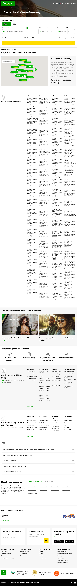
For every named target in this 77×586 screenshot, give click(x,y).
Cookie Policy (29, 582)
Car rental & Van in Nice (55, 490)
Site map (13, 582)
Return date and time (63, 28)
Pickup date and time (44, 28)
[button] (35, 70)
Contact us (36, 582)
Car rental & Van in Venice (32, 490)
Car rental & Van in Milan (32, 487)
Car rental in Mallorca (66, 487)
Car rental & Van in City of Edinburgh (44, 490)
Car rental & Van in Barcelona (44, 487)
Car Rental (4, 49)
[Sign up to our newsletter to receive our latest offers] (46, 540)
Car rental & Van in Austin (66, 490)
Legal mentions (21, 582)
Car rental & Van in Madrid (55, 487)
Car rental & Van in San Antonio (32, 493)
